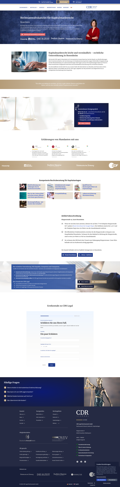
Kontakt (66, 7)
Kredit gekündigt (24, 454)
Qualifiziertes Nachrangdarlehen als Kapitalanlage (90, 187)
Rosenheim (38, 420)
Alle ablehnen (112, 479)
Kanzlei (41, 7)
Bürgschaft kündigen (24, 457)
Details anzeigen (107, 483)
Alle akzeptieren (101, 479)
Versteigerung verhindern (42, 457)
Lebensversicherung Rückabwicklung (89, 194)
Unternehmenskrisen (57, 457)
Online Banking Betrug (25, 451)
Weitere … (55, 423)
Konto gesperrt (55, 454)
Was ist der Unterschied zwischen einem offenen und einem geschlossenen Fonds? (36, 196)
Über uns (22, 414)
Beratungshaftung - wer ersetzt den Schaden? (35, 203)
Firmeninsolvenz (23, 460)
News (21, 417)
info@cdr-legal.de (80, 439)
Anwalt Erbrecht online (57, 460)
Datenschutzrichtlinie (101, 476)
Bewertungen (51, 7)
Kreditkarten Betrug (40, 451)
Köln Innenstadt (40, 417)
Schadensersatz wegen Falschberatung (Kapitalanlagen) (62, 187)
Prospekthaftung (60, 193)
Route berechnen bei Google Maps (83, 226)
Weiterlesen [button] (34, 157)
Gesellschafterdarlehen (41, 460)
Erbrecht (55, 414)
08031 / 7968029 (80, 437)
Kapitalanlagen (56, 420)
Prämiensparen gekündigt (42, 454)
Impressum (90, 483)
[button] (72, 7)
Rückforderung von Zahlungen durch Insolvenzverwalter (34, 187)
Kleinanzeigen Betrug (57, 451)
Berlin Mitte (39, 414)
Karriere (21, 420)
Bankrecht (55, 417)
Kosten (59, 7)
